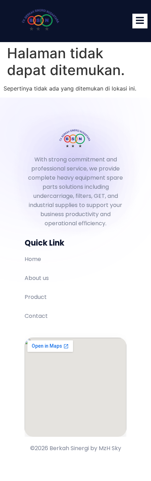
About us (37, 278)
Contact (36, 316)
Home (33, 259)
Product (36, 297)
